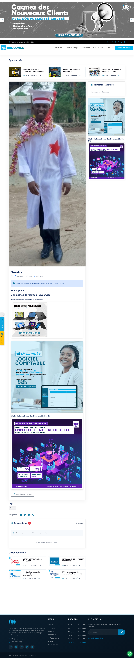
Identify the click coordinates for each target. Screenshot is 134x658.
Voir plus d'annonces (24, 395)
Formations (58, 48)
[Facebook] (16, 647)
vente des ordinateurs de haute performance (72, 70)
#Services (12, 408)
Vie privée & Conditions (95, 638)
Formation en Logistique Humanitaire (32, 70)
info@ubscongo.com (17, 639)
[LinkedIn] (32, 647)
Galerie (50, 641)
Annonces (86, 48)
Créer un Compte (123, 48)
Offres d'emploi (73, 48)
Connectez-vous (22, 433)
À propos (51, 628)
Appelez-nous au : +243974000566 (22, 42)
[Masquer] (2, 314)
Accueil (50, 624)
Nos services (98, 48)
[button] (132, 20)
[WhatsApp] (11, 647)
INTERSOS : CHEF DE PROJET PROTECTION (73, 460)
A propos (109, 48)
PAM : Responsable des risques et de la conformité (72, 473)
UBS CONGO (33, 655)
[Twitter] (27, 647)
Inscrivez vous (53, 645)
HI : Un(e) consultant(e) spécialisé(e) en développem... (31, 474)
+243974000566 (16, 642)
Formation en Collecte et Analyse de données (111, 70)
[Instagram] (21, 647)
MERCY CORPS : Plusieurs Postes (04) (32, 460)
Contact (51, 631)
